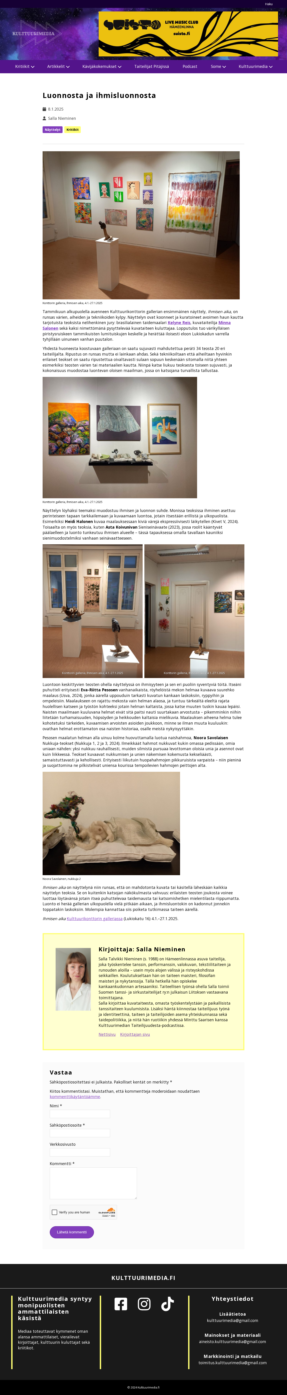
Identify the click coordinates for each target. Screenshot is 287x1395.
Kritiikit (22, 66)
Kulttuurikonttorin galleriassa (95, 918)
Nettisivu (107, 1034)
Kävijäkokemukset (100, 66)
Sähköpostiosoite (67, 1125)
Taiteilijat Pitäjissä (151, 66)
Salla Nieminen (62, 118)
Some (216, 66)
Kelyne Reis (179, 322)
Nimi (56, 1105)
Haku (269, 4)
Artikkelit (56, 66)
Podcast (190, 66)
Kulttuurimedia (253, 66)
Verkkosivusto (63, 1144)
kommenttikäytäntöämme (75, 1096)
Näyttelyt (53, 129)
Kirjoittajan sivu (135, 1034)
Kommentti (62, 1163)
